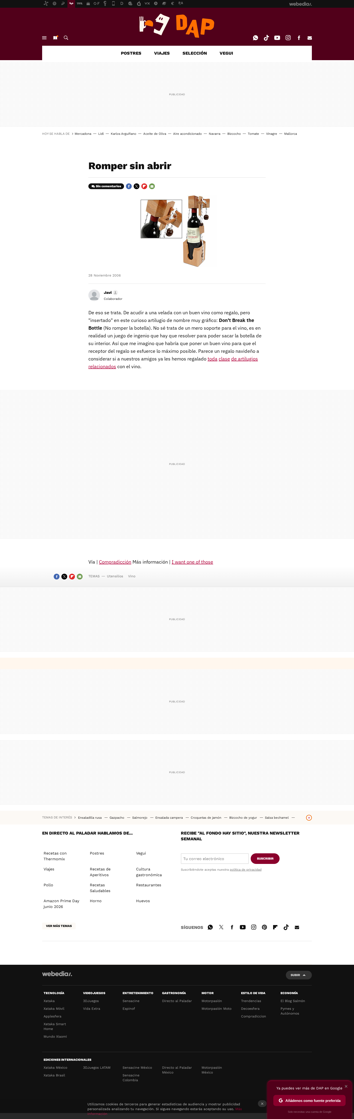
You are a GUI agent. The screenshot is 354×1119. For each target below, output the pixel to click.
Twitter (136, 186)
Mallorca (290, 133)
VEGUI (226, 53)
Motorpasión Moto (216, 1008)
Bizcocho (234, 133)
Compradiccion (253, 1016)
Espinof (129, 1008)
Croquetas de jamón (206, 817)
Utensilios (115, 576)
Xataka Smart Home (55, 1026)
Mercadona (83, 133)
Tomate (253, 133)
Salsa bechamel (277, 817)
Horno (96, 901)
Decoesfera (250, 1008)
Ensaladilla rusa (90, 817)
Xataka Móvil (54, 1008)
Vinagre (271, 133)
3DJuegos (91, 1001)
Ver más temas (59, 926)
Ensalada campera (169, 817)
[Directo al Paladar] (177, 26)
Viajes (49, 869)
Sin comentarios (108, 186)
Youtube (277, 38)
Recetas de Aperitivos (100, 872)
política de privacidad (246, 869)
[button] (110, 293)
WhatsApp (255, 38)
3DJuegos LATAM (97, 1067)
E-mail (310, 38)
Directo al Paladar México (177, 1070)
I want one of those (192, 562)
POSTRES (131, 53)
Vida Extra (91, 1008)
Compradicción (115, 562)
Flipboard (144, 186)
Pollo (48, 885)
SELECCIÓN (195, 53)
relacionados (102, 366)
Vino (131, 576)
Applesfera (52, 1016)
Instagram (288, 38)
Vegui (141, 853)
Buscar (66, 38)
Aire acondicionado (187, 133)
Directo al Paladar (177, 1001)
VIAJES (162, 53)
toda (212, 358)
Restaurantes (148, 885)
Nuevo (55, 38)
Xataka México (55, 1067)
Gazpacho (117, 817)
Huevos (143, 901)
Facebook (299, 38)
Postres (97, 853)
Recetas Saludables (100, 888)
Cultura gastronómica (149, 872)
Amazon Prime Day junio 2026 (61, 904)
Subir (295, 975)
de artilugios (244, 358)
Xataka (49, 1001)
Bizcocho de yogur (243, 817)
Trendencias (251, 1001)
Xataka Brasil (54, 1075)
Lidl (101, 133)
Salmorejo (140, 817)
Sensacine (131, 1001)
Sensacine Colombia (131, 1077)
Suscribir (265, 858)
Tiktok (266, 38)
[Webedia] (57, 974)
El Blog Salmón (293, 1001)
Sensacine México (137, 1067)
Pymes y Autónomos (290, 1011)
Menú (44, 38)
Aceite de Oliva (154, 133)
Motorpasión (212, 1001)
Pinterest (264, 926)
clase (224, 358)
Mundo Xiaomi (55, 1036)
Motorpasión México (212, 1070)
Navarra (214, 133)
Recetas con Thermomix (55, 856)
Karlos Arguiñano (123, 133)
